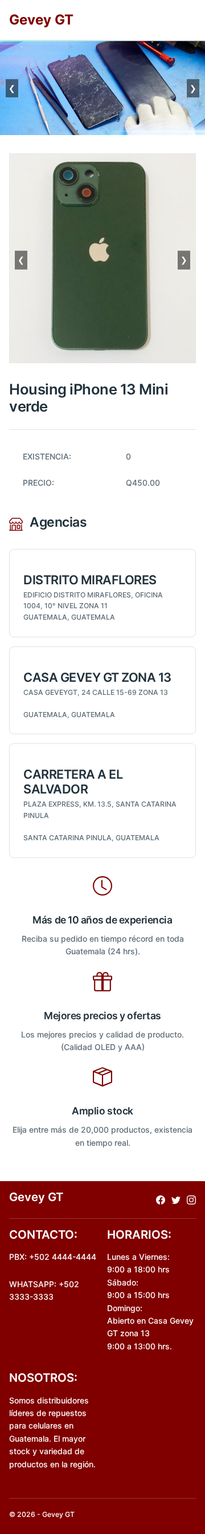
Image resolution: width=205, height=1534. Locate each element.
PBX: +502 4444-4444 (52, 1257)
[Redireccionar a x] (176, 1199)
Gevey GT (41, 19)
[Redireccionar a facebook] (160, 1199)
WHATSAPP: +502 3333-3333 (44, 1290)
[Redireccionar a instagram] (191, 1199)
